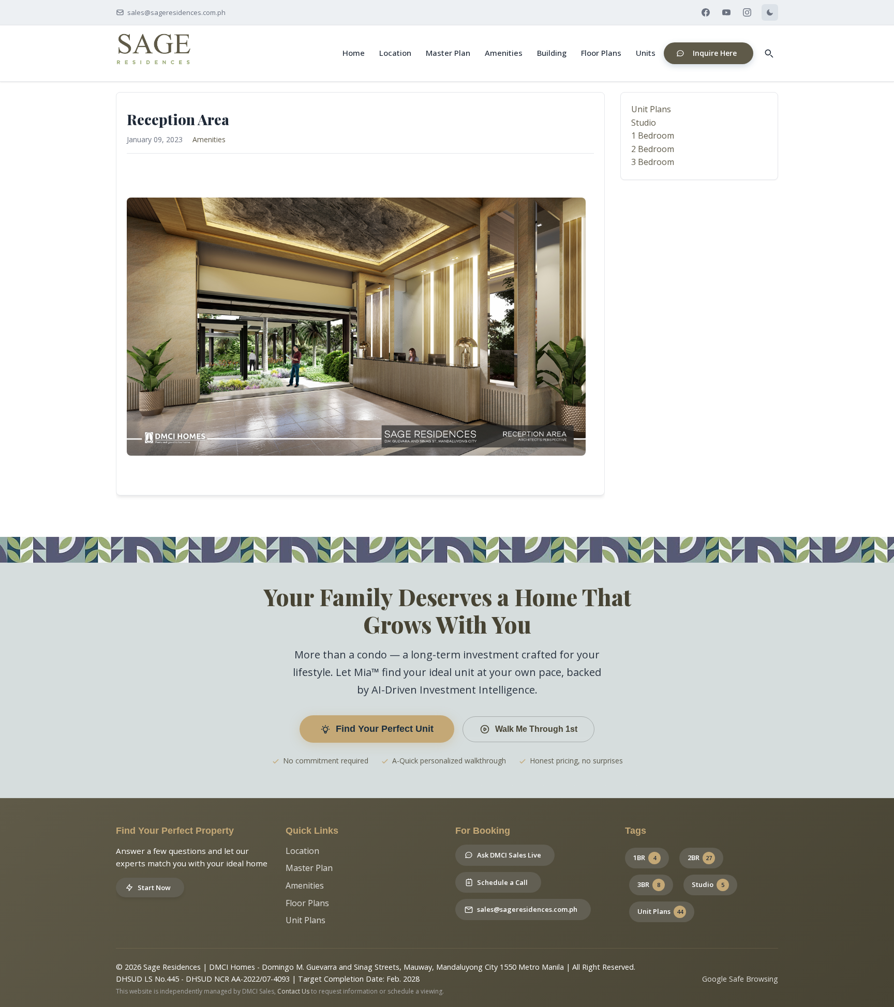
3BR (648, 884)
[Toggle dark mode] (770, 12)
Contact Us (293, 991)
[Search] (768, 53)
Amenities (504, 53)
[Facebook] (705, 12)
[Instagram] (747, 12)
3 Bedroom (652, 162)
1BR (644, 857)
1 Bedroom (652, 135)
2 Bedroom (652, 149)
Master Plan (448, 53)
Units (645, 53)
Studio (643, 122)
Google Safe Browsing (740, 979)
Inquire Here (715, 53)
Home (353, 53)
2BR (700, 857)
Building (552, 53)
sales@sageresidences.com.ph (176, 12)
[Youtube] (726, 12)
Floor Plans (601, 53)
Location (395, 53)
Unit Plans (651, 109)
